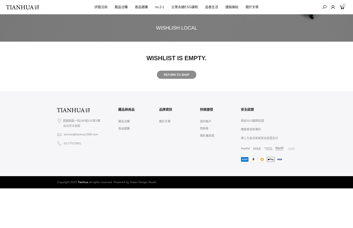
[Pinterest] (77, 152)
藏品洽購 (121, 7)
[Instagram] (57, 152)
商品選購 (124, 128)
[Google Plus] (72, 152)
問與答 (204, 128)
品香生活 (211, 7)
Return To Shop (176, 74)
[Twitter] (67, 152)
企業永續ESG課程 (184, 7)
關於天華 (252, 7)
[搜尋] (324, 7)
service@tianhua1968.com (81, 134)
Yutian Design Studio (143, 182)
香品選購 (141, 7)
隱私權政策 (207, 135)
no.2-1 (159, 7)
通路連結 (231, 7)
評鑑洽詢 (100, 7)
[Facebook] (62, 152)
